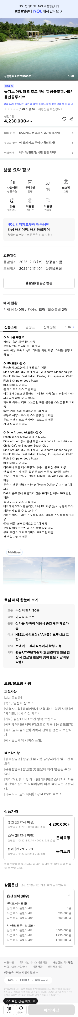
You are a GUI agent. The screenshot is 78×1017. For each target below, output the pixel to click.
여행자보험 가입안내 (15, 966)
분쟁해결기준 (55, 966)
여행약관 (37, 966)
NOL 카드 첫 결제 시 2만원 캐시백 (39, 132)
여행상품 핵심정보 (49, 109)
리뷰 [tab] (69, 327)
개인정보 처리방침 (63, 962)
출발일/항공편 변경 (39, 283)
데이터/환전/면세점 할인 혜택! (37, 152)
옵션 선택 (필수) (18, 896)
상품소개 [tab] (10, 327)
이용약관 (9, 962)
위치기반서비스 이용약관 (33, 962)
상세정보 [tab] (49, 327)
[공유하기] (71, 119)
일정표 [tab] (30, 327)
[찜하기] (64, 119)
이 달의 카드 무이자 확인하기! (37, 142)
